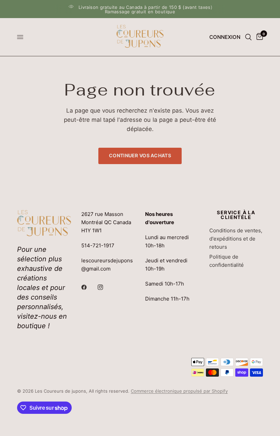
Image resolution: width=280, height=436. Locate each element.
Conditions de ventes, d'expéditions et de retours (235, 238)
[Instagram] (105, 287)
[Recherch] (248, 37)
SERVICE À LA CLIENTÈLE (236, 215)
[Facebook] (88, 287)
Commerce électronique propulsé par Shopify (179, 391)
